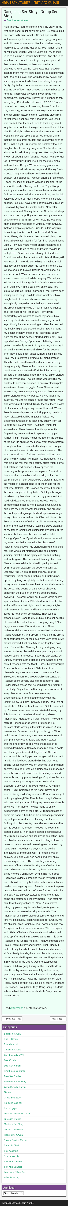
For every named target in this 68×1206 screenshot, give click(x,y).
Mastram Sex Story (14, 1124)
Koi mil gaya (10, 1108)
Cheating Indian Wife (14, 1055)
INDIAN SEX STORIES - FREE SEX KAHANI (30, 3)
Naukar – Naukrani (13, 1129)
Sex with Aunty (11, 1156)
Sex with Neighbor (13, 1161)
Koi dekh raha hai (13, 1103)
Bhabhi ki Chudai (12, 1033)
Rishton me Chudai (13, 1135)
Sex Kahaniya (11, 1151)
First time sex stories (17, 20)
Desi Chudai (10, 1060)
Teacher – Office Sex (14, 1172)
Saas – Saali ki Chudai (15, 1140)
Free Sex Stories (12, 1076)
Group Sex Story (12, 1097)
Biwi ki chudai (11, 1044)
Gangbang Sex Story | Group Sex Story (31, 13)
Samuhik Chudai (12, 1145)
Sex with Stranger (13, 1166)
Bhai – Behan (11, 1039)
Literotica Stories (12, 1119)
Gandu (7, 1092)
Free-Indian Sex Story (15, 1081)
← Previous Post (12, 1018)
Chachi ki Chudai (12, 1049)
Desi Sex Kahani (12, 1065)
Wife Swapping (11, 1177)
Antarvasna (16, 1007)
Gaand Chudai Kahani (15, 1087)
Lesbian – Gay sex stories (17, 1113)
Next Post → (58, 1018)
